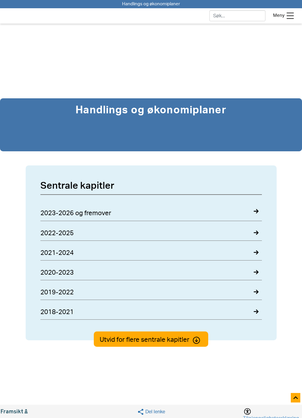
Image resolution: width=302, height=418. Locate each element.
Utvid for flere (144, 339)
